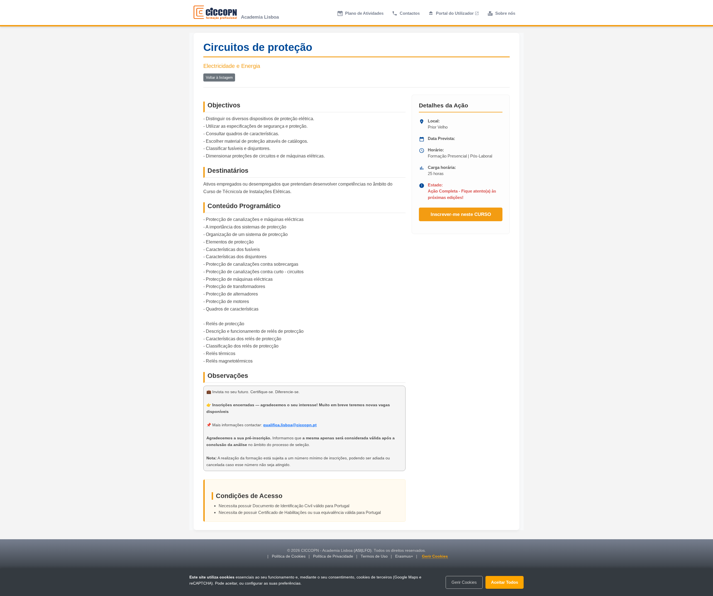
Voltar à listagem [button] (219, 77)
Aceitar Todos (504, 582)
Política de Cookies (289, 556)
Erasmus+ (404, 556)
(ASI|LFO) (363, 550)
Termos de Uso (374, 556)
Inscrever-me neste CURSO (461, 214)
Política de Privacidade (333, 556)
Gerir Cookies (435, 556)
